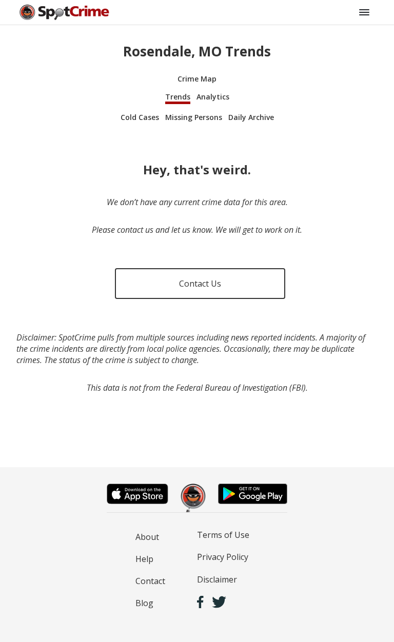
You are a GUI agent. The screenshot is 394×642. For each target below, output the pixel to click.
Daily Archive (251, 117)
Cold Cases (140, 117)
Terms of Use (223, 534)
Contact (150, 581)
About (147, 537)
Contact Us (200, 283)
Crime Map (197, 79)
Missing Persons (193, 117)
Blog (144, 603)
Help (144, 559)
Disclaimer (217, 579)
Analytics (212, 97)
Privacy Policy (222, 557)
